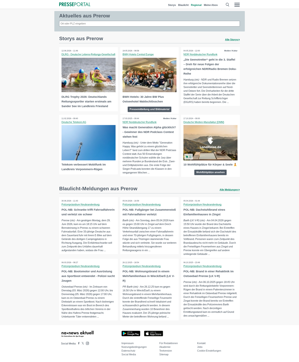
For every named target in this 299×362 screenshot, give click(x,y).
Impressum (127, 343)
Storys (172, 5)
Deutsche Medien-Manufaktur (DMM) (203, 122)
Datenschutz (128, 350)
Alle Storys (232, 39)
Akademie (165, 347)
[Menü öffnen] (237, 4)
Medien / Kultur (230, 51)
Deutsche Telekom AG (74, 122)
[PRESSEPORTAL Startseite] (74, 4)
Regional (196, 5)
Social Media (128, 354)
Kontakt (201, 343)
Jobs (199, 347)
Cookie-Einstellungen (209, 350)
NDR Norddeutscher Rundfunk (200, 54)
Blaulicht (183, 5)
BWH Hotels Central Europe (138, 54)
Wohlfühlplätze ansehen (210, 172)
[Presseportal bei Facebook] (78, 343)
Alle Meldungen (229, 189)
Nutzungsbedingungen (134, 347)
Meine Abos (211, 5)
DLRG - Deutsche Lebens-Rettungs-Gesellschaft (88, 54)
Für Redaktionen (168, 343)
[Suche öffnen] (228, 4)
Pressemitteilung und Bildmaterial (149, 109)
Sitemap (163, 354)
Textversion (165, 350)
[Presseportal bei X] (82, 343)
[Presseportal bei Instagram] (86, 343)
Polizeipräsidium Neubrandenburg (81, 204)
